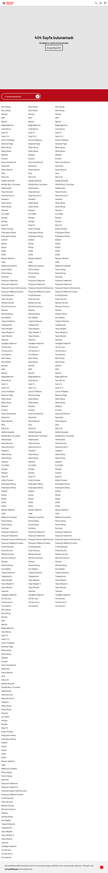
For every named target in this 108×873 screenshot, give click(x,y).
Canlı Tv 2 (5, 136)
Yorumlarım (6, 354)
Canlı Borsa (6, 129)
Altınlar (4, 114)
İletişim (4, 217)
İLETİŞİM (5, 214)
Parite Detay (6, 269)
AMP (3, 118)
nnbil (3, 262)
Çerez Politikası (7, 140)
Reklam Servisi (7, 302)
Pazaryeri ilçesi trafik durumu (13, 288)
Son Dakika (6, 317)
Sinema (4, 310)
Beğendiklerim (7, 125)
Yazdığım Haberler (9, 343)
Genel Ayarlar (7, 169)
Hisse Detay (6, 203)
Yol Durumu (6, 347)
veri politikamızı (11, 869)
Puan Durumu (7, 299)
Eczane (4, 158)
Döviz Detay (6, 147)
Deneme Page (7, 143)
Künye (4, 243)
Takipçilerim (6, 325)
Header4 (5, 199)
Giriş (3, 173)
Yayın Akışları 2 (7, 332)
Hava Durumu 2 (7, 195)
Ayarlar (4, 121)
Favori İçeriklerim (8, 162)
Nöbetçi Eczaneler (9, 266)
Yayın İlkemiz (6, 336)
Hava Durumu (7, 192)
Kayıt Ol (4, 225)
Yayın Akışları (7, 328)
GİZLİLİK (5, 177)
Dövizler (4, 155)
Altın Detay (6, 107)
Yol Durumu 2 (7, 351)
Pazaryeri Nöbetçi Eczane (12, 291)
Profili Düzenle (7, 295)
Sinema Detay (7, 314)
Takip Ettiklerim (8, 321)
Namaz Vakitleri (8, 258)
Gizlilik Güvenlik (7, 180)
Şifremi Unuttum (8, 306)
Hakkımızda (6, 188)
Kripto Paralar (7, 229)
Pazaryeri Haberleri (9, 280)
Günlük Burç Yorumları (10, 184)
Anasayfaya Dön (54, 47)
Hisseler (4, 210)
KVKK (3, 251)
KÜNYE (4, 240)
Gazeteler (5, 166)
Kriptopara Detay (8, 232)
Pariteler (5, 277)
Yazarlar (5, 339)
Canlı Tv (4, 132)
